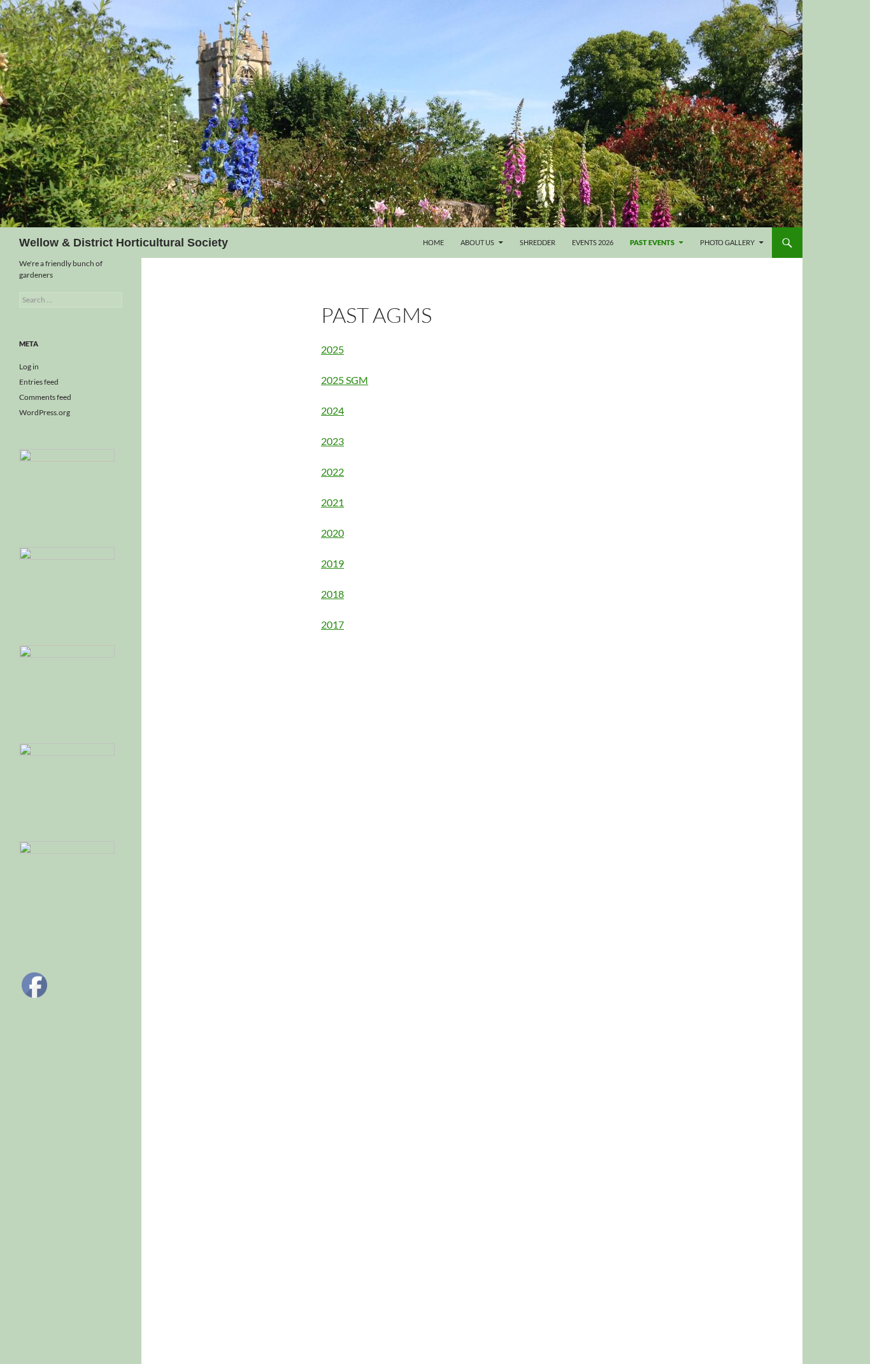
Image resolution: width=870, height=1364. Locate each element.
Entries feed (39, 382)
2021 (332, 502)
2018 (332, 594)
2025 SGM (344, 380)
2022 (332, 471)
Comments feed (45, 397)
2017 (332, 624)
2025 (332, 349)
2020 (332, 533)
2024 (332, 410)
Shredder (537, 242)
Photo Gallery (727, 242)
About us (477, 242)
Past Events (652, 242)
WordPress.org (44, 412)
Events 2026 (592, 242)
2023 (332, 441)
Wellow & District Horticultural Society (123, 242)
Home (433, 242)
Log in (29, 366)
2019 (332, 563)
